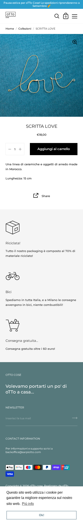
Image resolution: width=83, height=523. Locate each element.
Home (10, 28)
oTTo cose (36, 485)
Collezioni (24, 28)
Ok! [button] (41, 515)
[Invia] (74, 419)
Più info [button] (28, 504)
